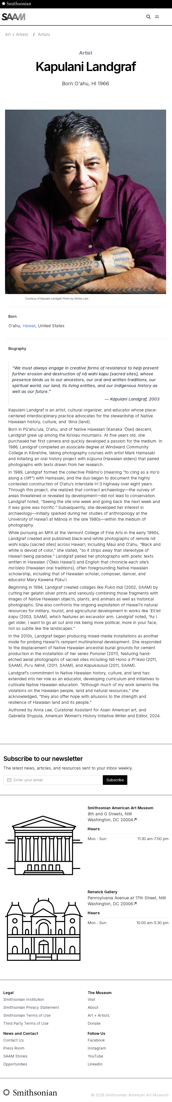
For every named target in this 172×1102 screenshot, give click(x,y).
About (93, 1007)
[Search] (148, 16)
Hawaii (29, 325)
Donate (94, 1023)
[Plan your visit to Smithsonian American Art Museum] (135, 820)
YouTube (95, 1056)
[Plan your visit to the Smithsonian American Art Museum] (43, 845)
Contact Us (13, 1040)
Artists (44, 34)
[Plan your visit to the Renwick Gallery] (43, 929)
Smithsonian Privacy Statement (31, 1007)
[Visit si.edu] (30, 1093)
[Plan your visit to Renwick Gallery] (135, 904)
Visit (91, 999)
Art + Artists (16, 34)
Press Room (14, 1048)
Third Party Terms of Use (25, 1023)
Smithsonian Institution (23, 999)
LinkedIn (95, 1064)
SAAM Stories (15, 1056)
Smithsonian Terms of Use (27, 1015)
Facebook (96, 1040)
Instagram (97, 1048)
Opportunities (15, 1064)
